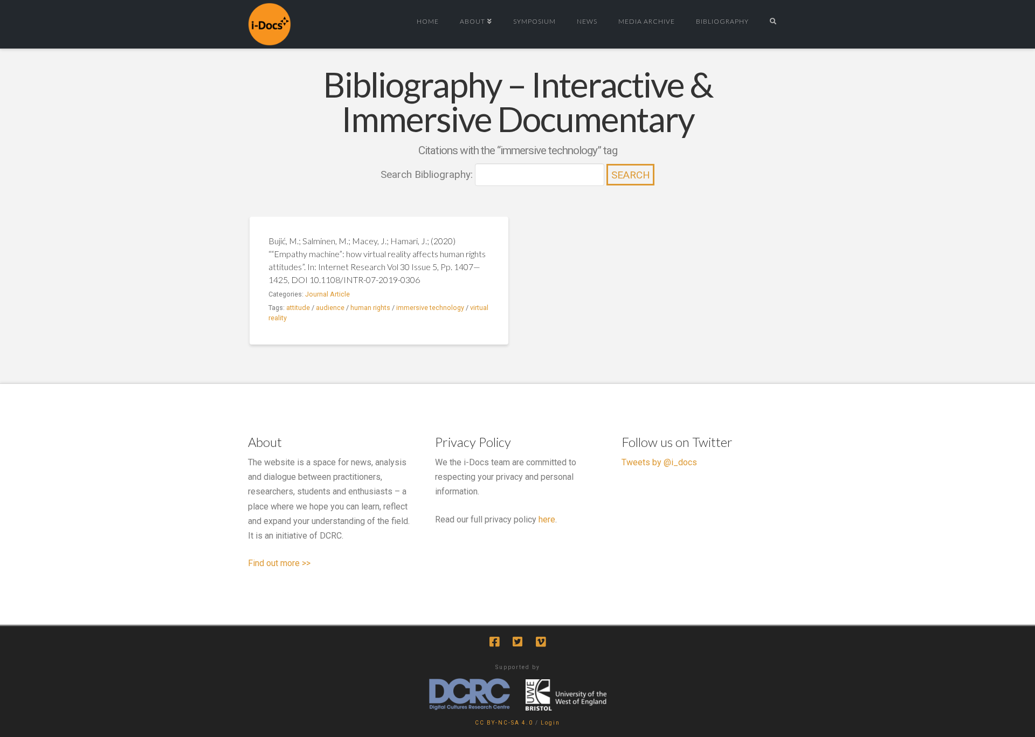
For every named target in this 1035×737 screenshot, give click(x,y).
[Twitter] (517, 642)
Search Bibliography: (427, 174)
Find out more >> (279, 563)
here (547, 519)
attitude (298, 308)
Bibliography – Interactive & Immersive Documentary (518, 102)
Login (550, 723)
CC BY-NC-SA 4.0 (504, 723)
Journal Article (327, 294)
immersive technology (430, 308)
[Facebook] (494, 642)
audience (330, 308)
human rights (370, 308)
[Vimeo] (541, 642)
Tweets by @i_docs (659, 462)
